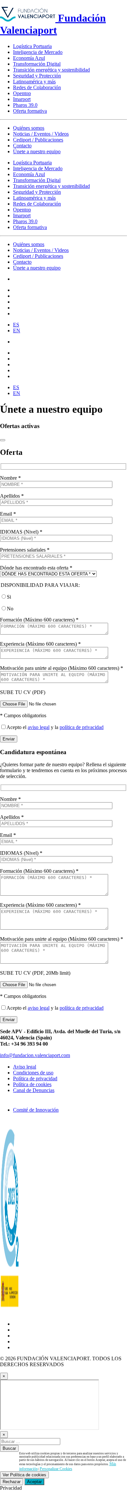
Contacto (22, 145)
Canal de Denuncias (33, 1090)
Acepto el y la (55, 727)
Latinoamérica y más (34, 81)
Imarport (22, 99)
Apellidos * (12, 496)
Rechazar (12, 1481)
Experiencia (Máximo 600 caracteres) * (40, 644)
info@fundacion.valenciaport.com (35, 1055)
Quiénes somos (28, 128)
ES (16, 324)
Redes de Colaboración (37, 87)
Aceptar (34, 1481)
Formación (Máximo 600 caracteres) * (39, 619)
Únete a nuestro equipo (37, 151)
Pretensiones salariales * (24, 550)
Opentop (22, 93)
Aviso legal (24, 1066)
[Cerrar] (2, 440)
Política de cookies (32, 1084)
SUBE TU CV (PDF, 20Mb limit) (35, 973)
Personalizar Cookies (56, 1468)
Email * (8, 514)
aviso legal (38, 727)
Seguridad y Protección (37, 75)
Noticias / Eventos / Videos (41, 134)
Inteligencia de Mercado (38, 52)
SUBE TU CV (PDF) (22, 692)
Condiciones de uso (33, 1072)
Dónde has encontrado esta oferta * (36, 568)
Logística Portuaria (32, 46)
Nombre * (10, 478)
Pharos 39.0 (25, 105)
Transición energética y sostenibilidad (51, 70)
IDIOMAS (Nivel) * (21, 532)
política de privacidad (82, 727)
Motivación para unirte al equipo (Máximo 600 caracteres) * (61, 668)
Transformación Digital (37, 64)
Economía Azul (29, 58)
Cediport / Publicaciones (38, 139)
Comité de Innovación (36, 1110)
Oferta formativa (30, 111)
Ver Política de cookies (24, 1474)
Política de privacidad (35, 1078)
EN (16, 330)
